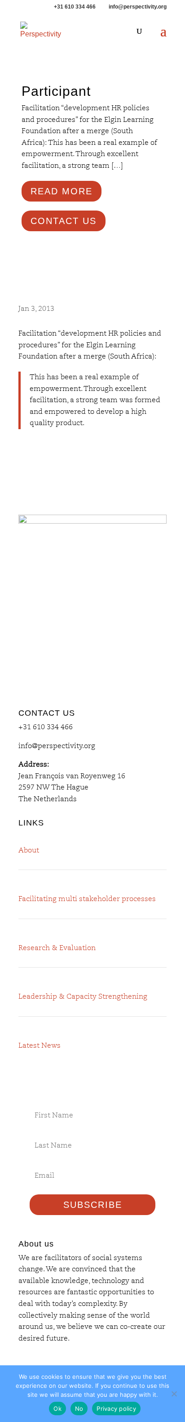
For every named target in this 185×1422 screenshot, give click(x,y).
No (79, 1408)
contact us (64, 221)
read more (61, 191)
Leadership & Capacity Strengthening (82, 996)
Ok (57, 1408)
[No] (173, 1393)
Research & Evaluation (57, 947)
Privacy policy (116, 1408)
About (28, 850)
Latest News (39, 1045)
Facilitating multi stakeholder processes (87, 898)
